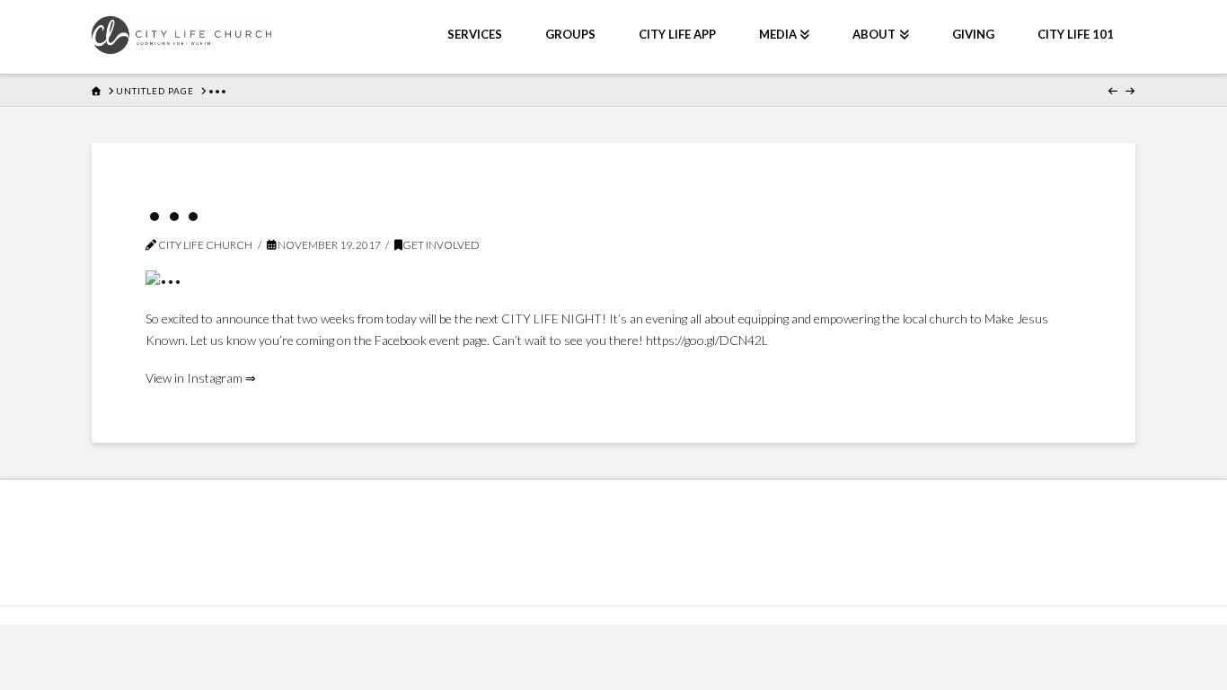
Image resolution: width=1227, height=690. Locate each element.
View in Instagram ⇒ (201, 377)
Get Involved (441, 245)
